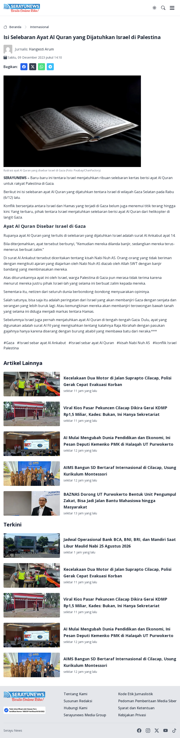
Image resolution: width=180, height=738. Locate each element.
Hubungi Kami (75, 708)
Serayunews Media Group (85, 715)
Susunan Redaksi (78, 700)
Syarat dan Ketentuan (136, 708)
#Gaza (9, 342)
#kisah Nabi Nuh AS (133, 342)
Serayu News (13, 730)
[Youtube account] (165, 730)
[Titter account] (157, 730)
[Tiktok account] (174, 730)
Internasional (39, 27)
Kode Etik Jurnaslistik (135, 693)
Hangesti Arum (41, 49)
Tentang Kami (75, 693)
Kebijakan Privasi (132, 715)
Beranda (15, 27)
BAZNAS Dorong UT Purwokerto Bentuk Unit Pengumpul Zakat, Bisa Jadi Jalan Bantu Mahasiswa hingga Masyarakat (119, 501)
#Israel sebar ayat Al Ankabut (41, 342)
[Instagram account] (148, 730)
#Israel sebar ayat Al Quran (91, 342)
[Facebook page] (139, 730)
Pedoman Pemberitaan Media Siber (147, 700)
